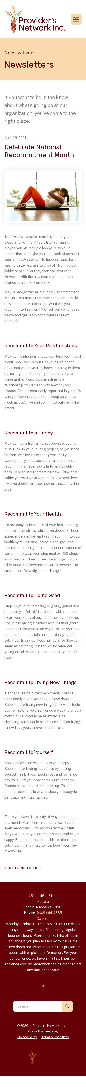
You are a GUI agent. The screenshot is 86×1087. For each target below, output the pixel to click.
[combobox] (37, 1006)
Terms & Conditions (55, 1037)
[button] (76, 19)
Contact (43, 918)
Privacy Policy (27, 1037)
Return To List (24, 868)
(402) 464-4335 (49, 913)
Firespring (50, 1031)
